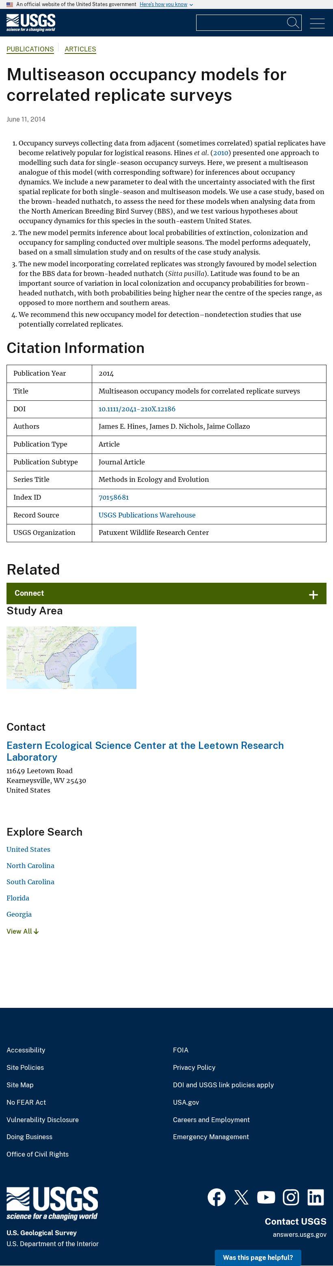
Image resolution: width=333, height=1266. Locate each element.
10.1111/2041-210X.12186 (137, 409)
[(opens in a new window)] (216, 1196)
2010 (220, 153)
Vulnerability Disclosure (42, 1120)
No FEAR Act (26, 1102)
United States (28, 849)
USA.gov (186, 1102)
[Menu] (317, 23)
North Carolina (30, 866)
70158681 (114, 497)
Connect (29, 593)
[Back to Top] (303, 1236)
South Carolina (30, 882)
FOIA (180, 1050)
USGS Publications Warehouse (147, 515)
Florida (17, 898)
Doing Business (29, 1137)
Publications (30, 49)
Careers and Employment (211, 1120)
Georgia (19, 914)
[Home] (30, 30)
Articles (80, 49)
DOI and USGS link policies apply (223, 1085)
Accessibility (25, 1050)
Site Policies (25, 1067)
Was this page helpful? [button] (258, 1258)
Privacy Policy (194, 1067)
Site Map (20, 1085)
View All (20, 931)
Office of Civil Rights (37, 1154)
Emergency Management (211, 1137)
